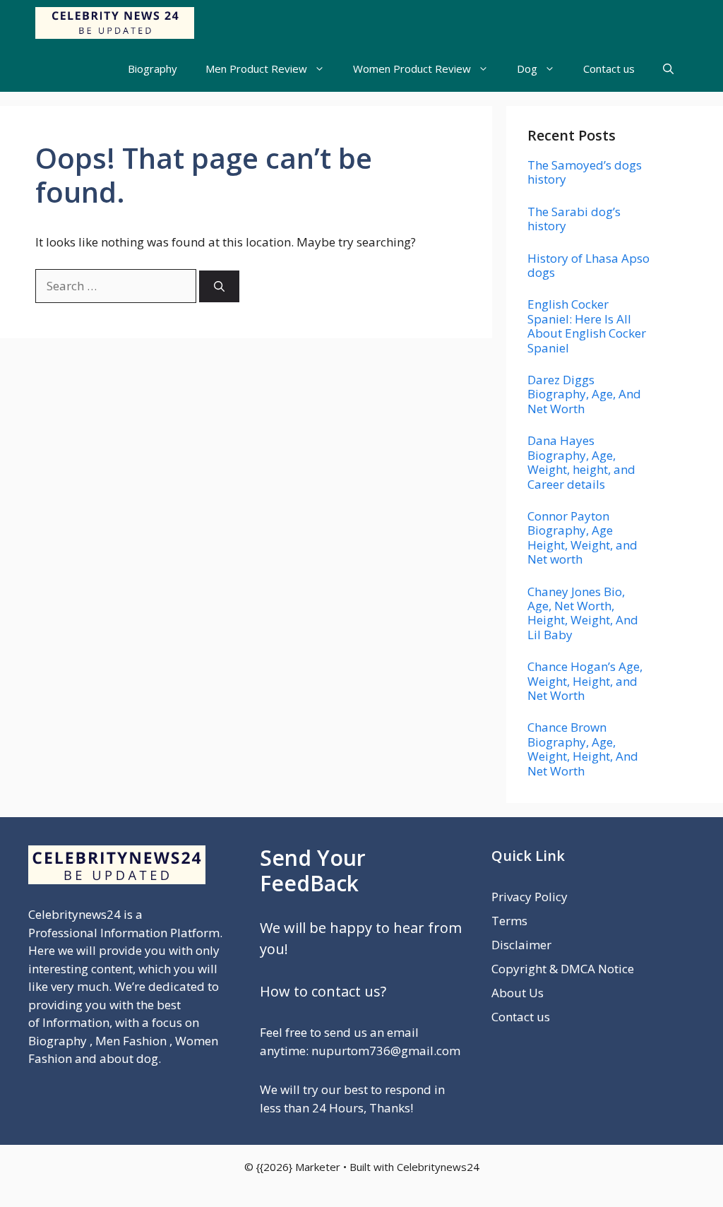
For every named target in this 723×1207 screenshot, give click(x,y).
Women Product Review (412, 68)
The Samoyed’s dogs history (584, 172)
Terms (509, 920)
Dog (527, 68)
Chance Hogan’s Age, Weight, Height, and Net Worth (585, 680)
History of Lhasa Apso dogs (588, 265)
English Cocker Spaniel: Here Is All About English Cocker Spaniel (586, 325)
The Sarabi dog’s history (574, 218)
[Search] (219, 286)
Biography (152, 68)
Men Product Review (256, 68)
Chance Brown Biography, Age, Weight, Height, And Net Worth (582, 748)
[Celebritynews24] (114, 23)
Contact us (609, 68)
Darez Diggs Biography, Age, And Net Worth (584, 394)
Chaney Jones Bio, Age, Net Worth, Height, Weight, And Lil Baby (582, 613)
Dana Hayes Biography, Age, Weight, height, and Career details (581, 462)
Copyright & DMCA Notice (562, 969)
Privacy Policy (529, 896)
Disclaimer (521, 945)
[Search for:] (117, 286)
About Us (517, 993)
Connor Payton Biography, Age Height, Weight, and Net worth (582, 537)
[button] (668, 69)
